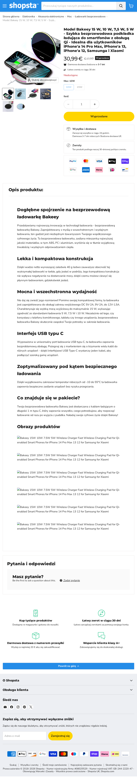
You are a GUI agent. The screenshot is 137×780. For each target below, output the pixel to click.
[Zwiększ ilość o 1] (94, 104)
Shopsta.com (107, 771)
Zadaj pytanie (71, 580)
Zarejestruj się (60, 736)
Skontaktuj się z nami (116, 765)
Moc (69, 16)
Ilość (66, 96)
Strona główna (11, 16)
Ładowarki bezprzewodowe (90, 16)
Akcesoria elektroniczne (51, 16)
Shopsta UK (94, 771)
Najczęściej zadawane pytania (86, 765)
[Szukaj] (121, 6)
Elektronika (28, 16)
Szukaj (13, 765)
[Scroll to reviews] (99, 55)
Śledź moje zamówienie (54, 765)
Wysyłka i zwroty (29, 765)
